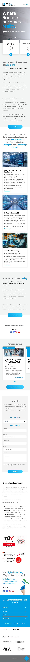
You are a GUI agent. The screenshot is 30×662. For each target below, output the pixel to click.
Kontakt (5, 611)
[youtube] (19, 332)
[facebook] (14, 332)
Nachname (5, 434)
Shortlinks (5, 615)
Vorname (5, 428)
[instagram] (16, 332)
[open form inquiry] (26, 658)
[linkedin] (11, 332)
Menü (24, 4)
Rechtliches (6, 618)
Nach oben (14, 658)
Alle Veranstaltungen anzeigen (15, 387)
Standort (5, 607)
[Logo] (9, 3)
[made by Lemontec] (15, 629)
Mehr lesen (7, 191)
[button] (15, 37)
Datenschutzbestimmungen (16, 464)
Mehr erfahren (15, 126)
